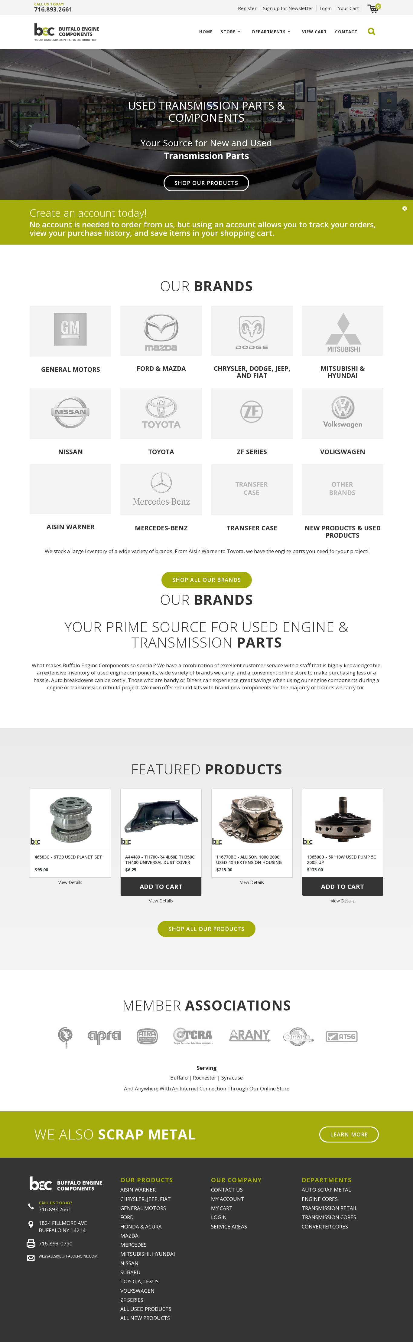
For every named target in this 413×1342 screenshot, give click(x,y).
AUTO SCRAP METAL (326, 1189)
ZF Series (252, 451)
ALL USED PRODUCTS (145, 1308)
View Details (70, 882)
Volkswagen (342, 451)
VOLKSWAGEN (137, 1290)
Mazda (174, 368)
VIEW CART (314, 32)
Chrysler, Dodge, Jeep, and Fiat (252, 372)
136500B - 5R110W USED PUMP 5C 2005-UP (341, 859)
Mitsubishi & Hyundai (342, 372)
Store (228, 32)
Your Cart (348, 8)
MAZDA (129, 1235)
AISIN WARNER (138, 1189)
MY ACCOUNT (227, 1198)
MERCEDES (133, 1244)
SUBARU (130, 1272)
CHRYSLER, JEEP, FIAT (145, 1198)
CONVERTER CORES (325, 1226)
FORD (127, 1217)
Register (247, 8)
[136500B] (342, 818)
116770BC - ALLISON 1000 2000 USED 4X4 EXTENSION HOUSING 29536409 (249, 862)
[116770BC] (252, 818)
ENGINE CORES (320, 1198)
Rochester (204, 1077)
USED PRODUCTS (353, 531)
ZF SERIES (131, 1299)
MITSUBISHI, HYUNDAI (147, 1253)
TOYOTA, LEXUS (139, 1281)
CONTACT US (227, 1189)
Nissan (70, 451)
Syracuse (232, 1077)
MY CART (222, 1208)
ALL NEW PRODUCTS (145, 1317)
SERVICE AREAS (229, 1226)
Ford (145, 368)
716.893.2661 (53, 9)
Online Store (274, 1088)
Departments (269, 32)
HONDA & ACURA (141, 1226)
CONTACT (346, 32)
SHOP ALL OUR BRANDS (206, 579)
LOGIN (219, 1217)
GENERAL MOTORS (143, 1208)
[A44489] (161, 818)
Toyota (161, 451)
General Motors (70, 369)
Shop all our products (206, 928)
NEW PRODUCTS (330, 527)
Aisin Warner (71, 526)
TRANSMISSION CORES (329, 1217)
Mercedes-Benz (161, 527)
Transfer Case (251, 527)
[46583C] (70, 818)
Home (206, 32)
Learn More (349, 1134)
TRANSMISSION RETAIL (329, 1208)
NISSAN (129, 1263)
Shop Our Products (206, 182)
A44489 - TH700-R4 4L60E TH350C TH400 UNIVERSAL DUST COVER (160, 859)
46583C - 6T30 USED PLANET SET (68, 857)
